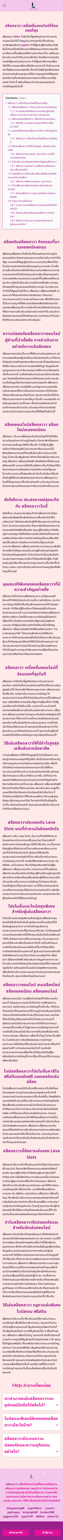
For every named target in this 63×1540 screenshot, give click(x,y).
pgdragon (13, 1512)
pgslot (25, 45)
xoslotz (50, 1508)
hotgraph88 (29, 1512)
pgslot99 (27, 1517)
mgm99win (34, 1508)
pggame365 (10, 1517)
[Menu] (4, 6)
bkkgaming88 (15, 1508)
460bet (40, 1517)
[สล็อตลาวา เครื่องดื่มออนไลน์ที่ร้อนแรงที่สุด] (33, 5)
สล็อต (16, 37)
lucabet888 (47, 1512)
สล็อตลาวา (12, 1484)
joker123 (53, 1517)
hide (22, 98)
